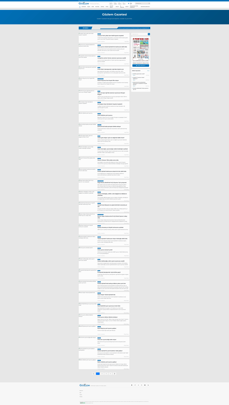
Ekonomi (84, 6)
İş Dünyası (122, 7)
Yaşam (88, 6)
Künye (123, 0)
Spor (93, 6)
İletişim (126, 0)
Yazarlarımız (115, 0)
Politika (97, 6)
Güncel (102, 6)
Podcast (119, 0)
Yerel (107, 6)
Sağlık (117, 6)
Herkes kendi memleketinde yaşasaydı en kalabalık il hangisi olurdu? (140, 83)
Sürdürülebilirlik (145, 6)
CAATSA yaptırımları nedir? (139, 73)
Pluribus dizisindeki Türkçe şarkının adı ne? (140, 89)
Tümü (148, 70)
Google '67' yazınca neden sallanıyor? (138, 78)
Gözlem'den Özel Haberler (134, 7)
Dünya (127, 6)
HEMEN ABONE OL (141, 65)
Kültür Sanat (111, 7)
